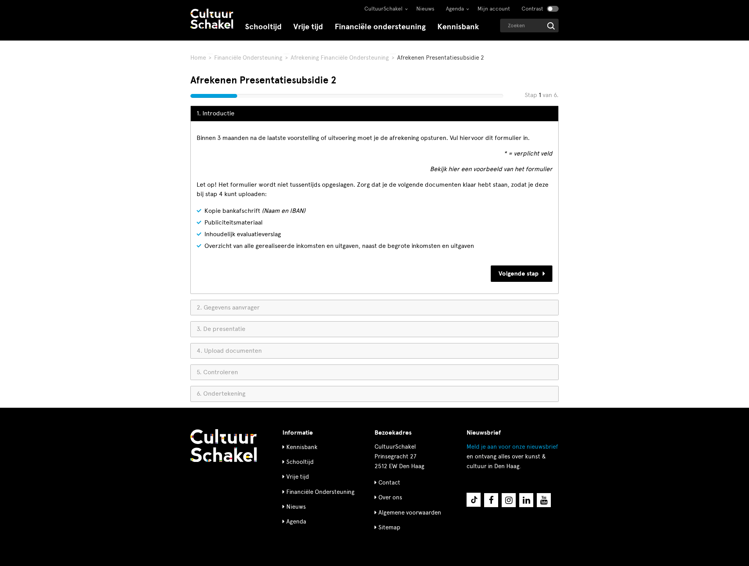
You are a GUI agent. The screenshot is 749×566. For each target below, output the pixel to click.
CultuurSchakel (383, 8)
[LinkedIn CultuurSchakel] (526, 500)
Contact (389, 482)
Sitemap (389, 527)
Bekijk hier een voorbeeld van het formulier (491, 169)
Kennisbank (458, 27)
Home (198, 57)
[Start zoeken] (551, 26)
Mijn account (493, 8)
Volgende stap (519, 274)
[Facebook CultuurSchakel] (491, 500)
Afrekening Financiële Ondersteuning (340, 57)
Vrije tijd (308, 27)
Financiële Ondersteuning (248, 57)
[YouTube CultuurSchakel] (544, 500)
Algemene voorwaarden (409, 512)
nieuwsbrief (512, 446)
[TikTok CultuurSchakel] (474, 500)
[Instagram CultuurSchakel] (509, 500)
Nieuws (425, 8)
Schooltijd (263, 27)
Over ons (390, 497)
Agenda (455, 8)
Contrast (532, 8)
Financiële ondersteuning (380, 27)
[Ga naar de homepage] (211, 20)
